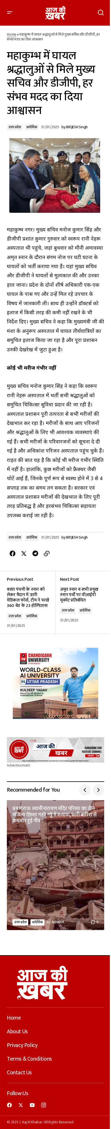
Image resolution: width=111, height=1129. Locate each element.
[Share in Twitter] (24, 553)
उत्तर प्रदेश (15, 127)
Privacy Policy (22, 1045)
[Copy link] (46, 553)
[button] (10, 13)
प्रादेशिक (31, 127)
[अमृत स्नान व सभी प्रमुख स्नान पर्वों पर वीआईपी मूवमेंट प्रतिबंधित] (80, 602)
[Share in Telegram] (35, 553)
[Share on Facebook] (12, 553)
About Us (17, 1031)
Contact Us (19, 1072)
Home (11, 34)
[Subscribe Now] (55, 749)
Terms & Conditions (29, 1058)
